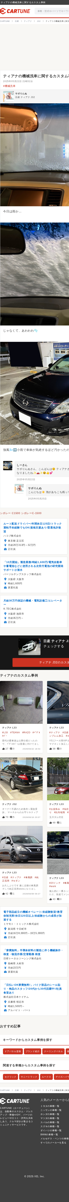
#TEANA (15, 732)
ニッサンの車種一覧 (51, 1110)
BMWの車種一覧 (49, 1134)
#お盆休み (54, 809)
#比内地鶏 (59, 812)
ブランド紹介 (33, 1051)
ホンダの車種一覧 (49, 1114)
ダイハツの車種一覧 (51, 1130)
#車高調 (28, 877)
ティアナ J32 (9, 804)
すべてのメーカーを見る (53, 1142)
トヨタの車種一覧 (49, 1106)
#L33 (5, 732)
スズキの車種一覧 (49, 1126)
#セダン (16, 880)
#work (52, 886)
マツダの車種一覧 (49, 1118)
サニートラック (29, 1077)
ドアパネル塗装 (13, 1051)
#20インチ (55, 883)
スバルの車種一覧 (49, 1122)
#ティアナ (54, 732)
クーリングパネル (53, 1051)
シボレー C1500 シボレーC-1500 (21, 513)
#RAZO (26, 732)
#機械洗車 (9, 85)
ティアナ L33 (9, 727)
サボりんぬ (21, 93)
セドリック (10, 1077)
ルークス (46, 1077)
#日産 (66, 732)
